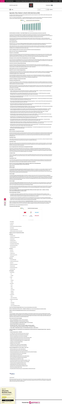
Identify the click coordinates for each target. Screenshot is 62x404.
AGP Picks (2, 1)
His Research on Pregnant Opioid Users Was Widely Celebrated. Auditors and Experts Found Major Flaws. (33, 1)
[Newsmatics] (5, 205)
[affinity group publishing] (5, 203)
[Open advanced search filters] (48, 9)
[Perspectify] (5, 201)
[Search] (46, 9)
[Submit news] (5, 199)
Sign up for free (8, 400)
